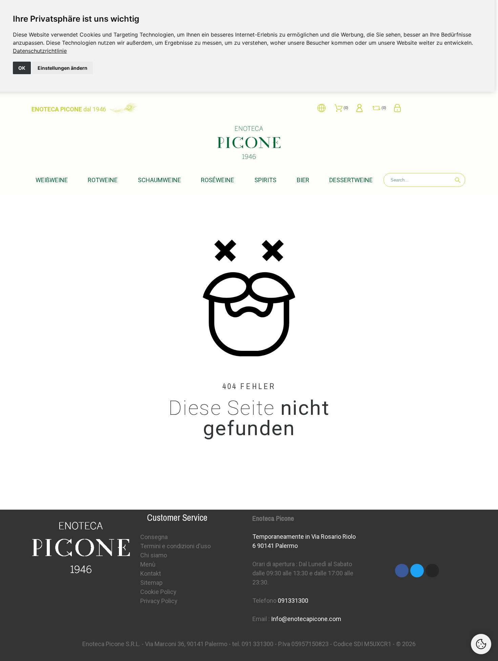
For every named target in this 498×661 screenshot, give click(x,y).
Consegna (154, 536)
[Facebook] (402, 570)
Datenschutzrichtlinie (40, 50)
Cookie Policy (158, 591)
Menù (147, 564)
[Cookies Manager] (481, 644)
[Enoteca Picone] (249, 142)
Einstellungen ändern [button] (62, 68)
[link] (40, 50)
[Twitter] (417, 570)
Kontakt (150, 573)
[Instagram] (432, 570)
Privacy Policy (159, 600)
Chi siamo (153, 555)
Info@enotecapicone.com (306, 618)
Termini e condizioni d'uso (175, 546)
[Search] (457, 180)
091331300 (293, 600)
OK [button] (21, 68)
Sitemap (151, 582)
